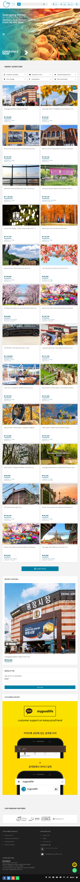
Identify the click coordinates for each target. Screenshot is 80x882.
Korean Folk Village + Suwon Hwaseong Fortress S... (20, 228)
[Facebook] (4, 878)
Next (76, 34)
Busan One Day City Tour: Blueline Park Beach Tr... (58, 507)
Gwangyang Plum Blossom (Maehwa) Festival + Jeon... (59, 467)
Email (7, 679)
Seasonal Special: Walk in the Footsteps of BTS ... (57, 188)
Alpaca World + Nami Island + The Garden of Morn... (58, 388)
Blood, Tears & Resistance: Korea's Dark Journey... (20, 149)
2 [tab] (35, 57)
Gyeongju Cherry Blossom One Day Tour (55, 547)
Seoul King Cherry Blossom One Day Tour (55, 268)
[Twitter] (9, 878)
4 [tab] (42, 57)
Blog (44, 838)
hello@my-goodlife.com (53, 854)
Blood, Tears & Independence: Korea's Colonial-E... (58, 149)
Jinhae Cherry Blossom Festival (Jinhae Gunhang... (57, 308)
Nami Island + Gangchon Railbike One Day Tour (19, 467)
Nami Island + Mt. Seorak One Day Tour (54, 228)
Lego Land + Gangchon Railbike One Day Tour (18, 388)
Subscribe (40, 687)
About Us (46, 835)
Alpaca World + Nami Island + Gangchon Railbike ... (20, 428)
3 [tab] (38, 57)
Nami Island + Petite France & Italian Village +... (56, 428)
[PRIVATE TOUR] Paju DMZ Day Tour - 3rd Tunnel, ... (20, 188)
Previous (4, 34)
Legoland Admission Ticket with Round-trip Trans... (58, 348)
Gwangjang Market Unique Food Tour (16, 109)
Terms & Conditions (12, 838)
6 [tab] (48, 57)
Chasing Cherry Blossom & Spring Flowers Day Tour (20, 308)
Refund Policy (9, 845)
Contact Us (47, 841)
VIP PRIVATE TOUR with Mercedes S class (17, 348)
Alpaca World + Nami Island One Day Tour (17, 268)
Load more (41, 568)
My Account (9, 835)
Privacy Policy (9, 841)
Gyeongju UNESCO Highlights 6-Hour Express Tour (58, 109)
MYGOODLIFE (6, 861)
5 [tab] (45, 57)
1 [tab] (32, 57)
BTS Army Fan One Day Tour (13, 507)
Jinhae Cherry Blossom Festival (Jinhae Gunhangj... (20, 547)
